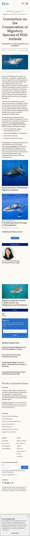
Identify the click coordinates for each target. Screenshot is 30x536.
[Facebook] (3, 483)
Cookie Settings (15, 533)
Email (4, 328)
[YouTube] (13, 483)
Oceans (4, 315)
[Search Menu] (23, 3)
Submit (15, 335)
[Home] (15, 383)
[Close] (28, 516)
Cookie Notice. (5, 530)
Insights (4, 438)
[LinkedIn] (8, 483)
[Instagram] (5, 483)
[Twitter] (10, 483)
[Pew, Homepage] (5, 3)
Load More (15, 238)
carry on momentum (11, 146)
